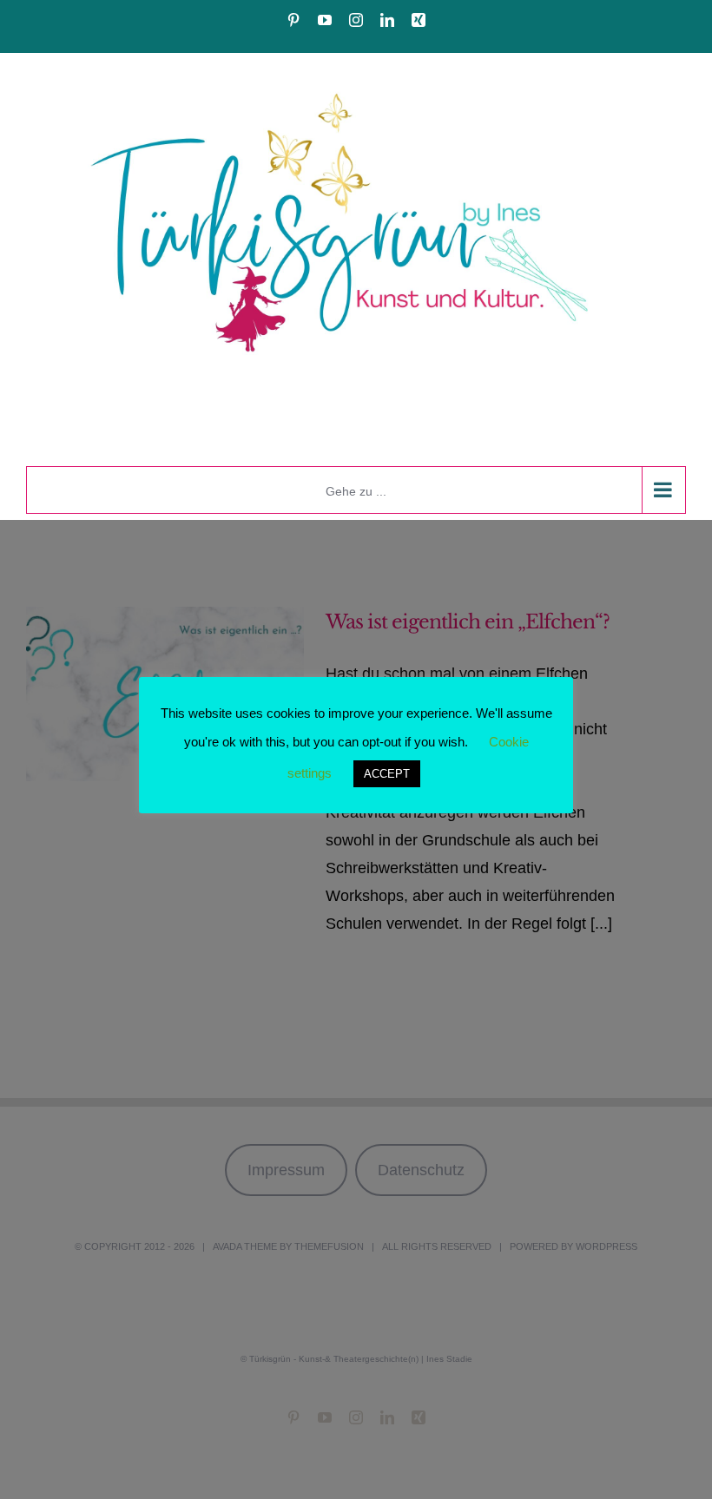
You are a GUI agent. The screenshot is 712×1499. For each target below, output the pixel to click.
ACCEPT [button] (387, 773)
